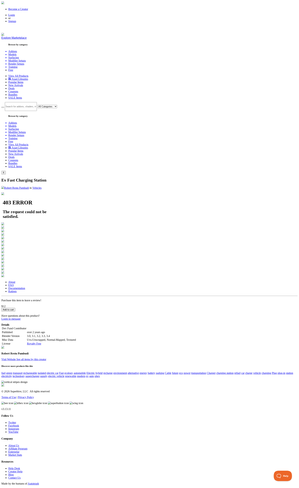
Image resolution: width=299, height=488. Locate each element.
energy (143, 373)
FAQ (11, 285)
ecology (68, 373)
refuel (237, 373)
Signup (12, 21)
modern (81, 376)
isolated (42, 373)
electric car (52, 373)
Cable (168, 373)
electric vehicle (56, 376)
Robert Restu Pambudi (16, 187)
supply (43, 376)
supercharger (32, 376)
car (242, 373)
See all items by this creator (31, 359)
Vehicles (37, 187)
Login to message (11, 318)
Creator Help (15, 471)
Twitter (12, 422)
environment (120, 373)
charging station (225, 373)
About (11, 282)
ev (87, 376)
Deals (11, 88)
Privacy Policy (26, 397)
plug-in (281, 373)
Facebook (13, 425)
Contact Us (14, 477)
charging (266, 373)
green (9, 373)
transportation (198, 373)
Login (11, 14)
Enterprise (13, 451)
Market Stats (15, 454)
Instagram (13, 428)
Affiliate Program (17, 448)
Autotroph (33, 483)
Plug (274, 373)
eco (181, 373)
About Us (13, 445)
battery (151, 373)
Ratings (12, 291)
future (175, 373)
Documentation (16, 288)
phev (97, 376)
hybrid (99, 373)
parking (160, 373)
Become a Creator (18, 9)
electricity (6, 376)
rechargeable (30, 373)
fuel (3, 373)
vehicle (257, 373)
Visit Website (8, 359)
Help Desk (14, 468)
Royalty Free (34, 343)
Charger (211, 373)
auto (91, 376)
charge (248, 373)
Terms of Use (8, 397)
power (187, 373)
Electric (91, 373)
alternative (133, 373)
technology (19, 376)
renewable (70, 376)
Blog (11, 474)
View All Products (18, 75)
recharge (108, 373)
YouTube (13, 431)
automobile (80, 373)
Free (10, 70)
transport (17, 373)
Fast (61, 373)
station (289, 373)
